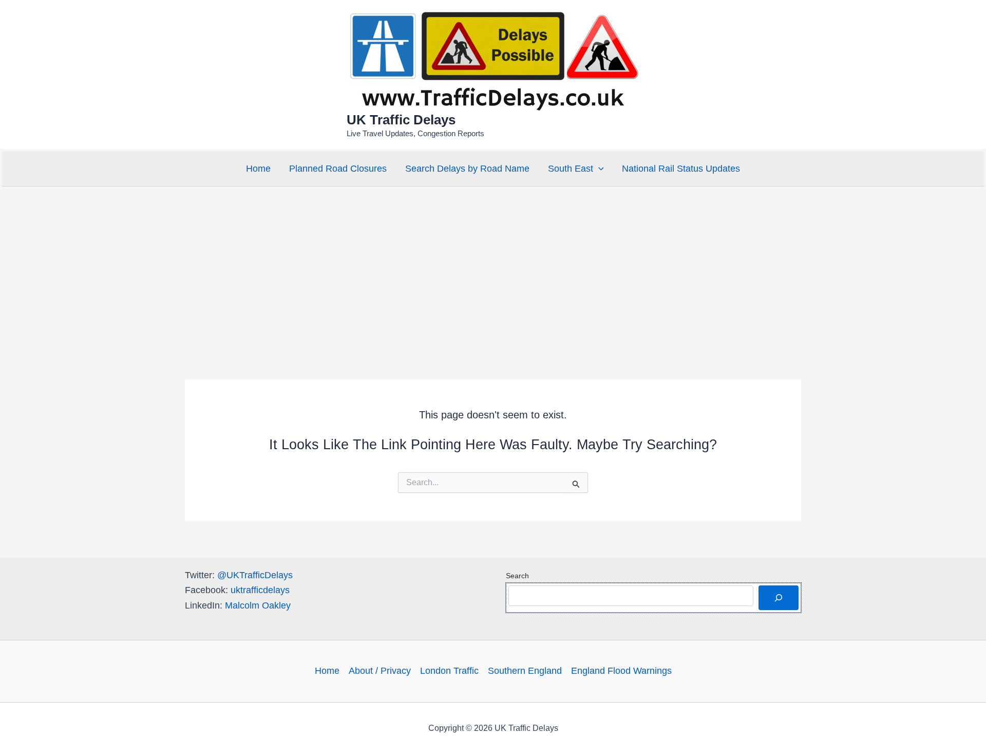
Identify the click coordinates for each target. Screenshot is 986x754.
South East (570, 168)
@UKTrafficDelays (255, 575)
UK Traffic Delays (401, 119)
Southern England (525, 671)
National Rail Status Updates (681, 168)
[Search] (779, 597)
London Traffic (449, 671)
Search (517, 576)
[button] (598, 168)
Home (258, 168)
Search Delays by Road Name (467, 168)
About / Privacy (380, 671)
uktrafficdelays (260, 590)
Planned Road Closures (338, 168)
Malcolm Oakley (258, 605)
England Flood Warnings (621, 671)
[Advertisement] (493, 266)
